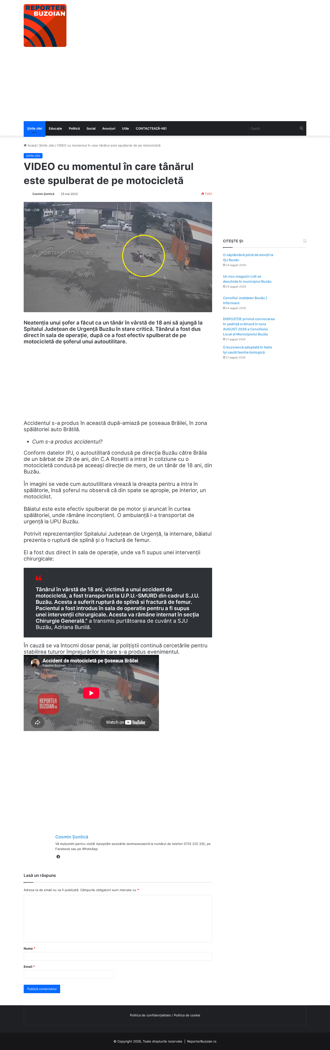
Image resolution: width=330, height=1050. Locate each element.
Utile (125, 128)
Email (29, 967)
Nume (29, 948)
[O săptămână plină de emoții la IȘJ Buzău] (293, 261)
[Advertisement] (165, 85)
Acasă (31, 145)
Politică (74, 128)
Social (90, 128)
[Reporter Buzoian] (45, 25)
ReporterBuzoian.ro (201, 1041)
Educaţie (55, 128)
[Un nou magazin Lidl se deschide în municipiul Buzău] (293, 283)
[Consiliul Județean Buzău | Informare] (293, 304)
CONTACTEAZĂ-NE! (151, 128)
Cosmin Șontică (43, 194)
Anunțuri (108, 128)
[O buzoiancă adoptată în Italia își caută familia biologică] (293, 354)
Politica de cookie (187, 1015)
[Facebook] (58, 857)
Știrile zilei (34, 128)
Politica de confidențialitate (150, 1015)
